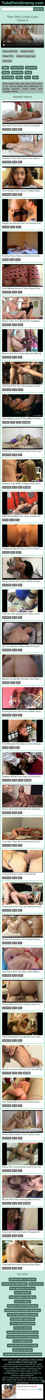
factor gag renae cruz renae (22, 1288)
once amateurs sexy (22, 1341)
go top (34, 1362)
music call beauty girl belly (22, 1323)
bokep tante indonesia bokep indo (23, 1332)
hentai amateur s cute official (22, 1297)
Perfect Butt (8, 77)
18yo (35, 77)
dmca (26, 1362)
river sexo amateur (22, 1328)
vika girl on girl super (22, 1350)
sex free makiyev (22, 1301)
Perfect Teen (17, 68)
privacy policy (29, 1360)
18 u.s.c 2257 (15, 1360)
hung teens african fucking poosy (22, 1306)
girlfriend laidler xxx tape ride (22, 1279)
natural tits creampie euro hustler (22, 1345)
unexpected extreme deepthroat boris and (22, 1354)
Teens (19, 77)
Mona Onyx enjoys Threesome (23, 1369)
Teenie (6, 73)
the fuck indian (36, 1284)
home (5, 1360)
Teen (27, 77)
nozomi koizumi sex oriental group (22, 1337)
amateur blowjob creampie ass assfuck (22, 1310)
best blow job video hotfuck (15, 1284)
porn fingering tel (22, 1293)
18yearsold (31, 68)
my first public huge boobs (22, 1319)
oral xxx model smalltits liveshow (22, 1315)
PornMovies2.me (11, 1373)
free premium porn (27, 1366)
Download (7, 61)
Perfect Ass (17, 73)
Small (28, 73)
